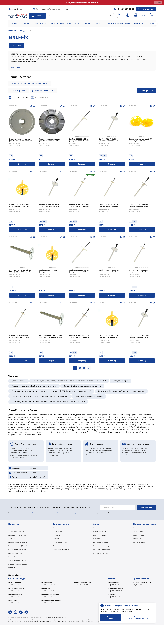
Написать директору (101, 546)
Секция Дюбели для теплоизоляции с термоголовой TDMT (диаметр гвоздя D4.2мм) (51, 391)
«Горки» (111, 595)
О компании (98, 528)
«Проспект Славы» (16, 589)
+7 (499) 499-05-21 (115, 591)
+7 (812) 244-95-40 (48, 603)
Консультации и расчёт (17, 535)
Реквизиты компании (101, 549)
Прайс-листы (40, 23)
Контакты (138, 23)
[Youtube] (15, 612)
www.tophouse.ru (18, 620)
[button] (77, 136)
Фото (77, 23)
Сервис (136, 528)
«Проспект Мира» (115, 589)
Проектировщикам (60, 542)
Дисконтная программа (118, 23)
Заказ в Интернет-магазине (18, 557)
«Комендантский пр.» (83, 583)
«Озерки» (12, 601)
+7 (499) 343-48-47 (115, 597)
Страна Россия (18, 381)
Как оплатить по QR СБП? (17, 546)
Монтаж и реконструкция (18, 542)
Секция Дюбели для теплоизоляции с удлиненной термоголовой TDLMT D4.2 (48, 401)
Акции (14, 23)
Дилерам (56, 535)
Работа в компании (100, 542)
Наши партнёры (99, 531)
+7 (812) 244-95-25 (15, 585)
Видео (87, 23)
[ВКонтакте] (10, 612)
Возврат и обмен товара (17, 564)
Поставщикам (58, 546)
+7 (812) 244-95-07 (140, 585)
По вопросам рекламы (61, 549)
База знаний (13, 568)
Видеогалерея (138, 535)
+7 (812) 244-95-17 (48, 597)
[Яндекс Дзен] (21, 612)
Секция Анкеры (120, 381)
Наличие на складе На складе (89, 396)
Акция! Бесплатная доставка (82, 2)
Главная (12, 31)
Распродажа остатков (60, 23)
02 (80, 368)
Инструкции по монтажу (17, 549)
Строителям (57, 531)
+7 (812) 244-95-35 (15, 603)
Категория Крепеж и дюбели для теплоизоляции (121, 391)
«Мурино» (45, 589)
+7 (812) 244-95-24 (48, 591)
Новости (99, 23)
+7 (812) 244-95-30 (48, 585)
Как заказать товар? (16, 553)
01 (75, 368)
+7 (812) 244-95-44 (15, 597)
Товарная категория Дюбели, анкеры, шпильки (34, 386)
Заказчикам (57, 528)
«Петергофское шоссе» (51, 601)
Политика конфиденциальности (54, 617)
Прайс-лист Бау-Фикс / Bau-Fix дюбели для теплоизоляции (39, 396)
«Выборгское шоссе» (50, 595)
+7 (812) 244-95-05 (15, 591)
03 (84, 368)
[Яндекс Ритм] (26, 612)
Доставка (11, 539)
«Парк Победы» (15, 583)
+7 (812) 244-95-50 (81, 585)
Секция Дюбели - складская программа (82, 386)
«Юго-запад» (46, 583)
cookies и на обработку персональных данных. (50, 621)
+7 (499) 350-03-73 (115, 585)
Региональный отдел (142, 582)
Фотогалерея (138, 531)
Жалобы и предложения (17, 560)
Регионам (56, 539)
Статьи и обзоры (139, 539)
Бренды (25, 23)
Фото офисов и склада (101, 553)
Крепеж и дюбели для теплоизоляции (30, 83)
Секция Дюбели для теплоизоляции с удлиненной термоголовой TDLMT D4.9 (69, 381)
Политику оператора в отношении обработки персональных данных (56, 513)
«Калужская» (113, 583)
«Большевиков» (15, 595)
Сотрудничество (99, 535)
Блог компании (139, 542)
